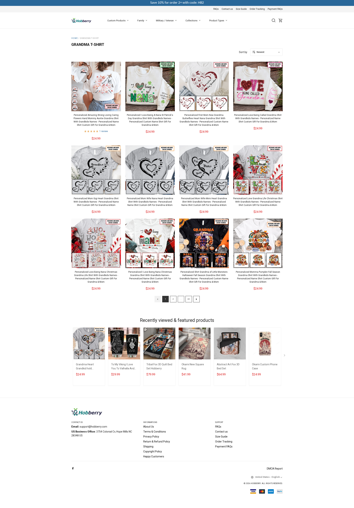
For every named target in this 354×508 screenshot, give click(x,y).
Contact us (227, 9)
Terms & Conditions (154, 431)
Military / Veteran (165, 20)
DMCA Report (275, 468)
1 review (103, 131)
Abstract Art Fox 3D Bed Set (228, 366)
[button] (158, 299)
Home (74, 38)
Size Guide (241, 9)
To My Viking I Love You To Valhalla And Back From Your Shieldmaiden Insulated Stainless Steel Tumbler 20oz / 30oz (123, 367)
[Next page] (285, 356)
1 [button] (165, 299)
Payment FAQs (275, 9)
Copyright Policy (152, 451)
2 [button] (173, 299)
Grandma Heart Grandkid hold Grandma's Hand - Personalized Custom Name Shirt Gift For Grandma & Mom (88, 367)
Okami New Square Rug (193, 366)
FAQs (216, 9)
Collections (191, 20)
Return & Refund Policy (156, 441)
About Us (148, 426)
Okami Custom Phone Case (264, 366)
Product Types (216, 20)
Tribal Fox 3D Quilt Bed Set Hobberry (159, 366)
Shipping (148, 446)
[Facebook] (72, 468)
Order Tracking (257, 9)
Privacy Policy (151, 436)
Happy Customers (153, 456)
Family (140, 20)
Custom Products (116, 20)
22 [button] (189, 299)
